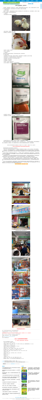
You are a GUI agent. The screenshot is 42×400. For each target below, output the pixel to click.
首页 (15, 397)
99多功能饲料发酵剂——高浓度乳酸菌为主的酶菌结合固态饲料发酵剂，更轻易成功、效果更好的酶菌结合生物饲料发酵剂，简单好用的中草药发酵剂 (34, 368)
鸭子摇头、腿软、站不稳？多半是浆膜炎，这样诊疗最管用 (9, 385)
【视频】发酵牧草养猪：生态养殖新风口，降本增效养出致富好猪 (10, 391)
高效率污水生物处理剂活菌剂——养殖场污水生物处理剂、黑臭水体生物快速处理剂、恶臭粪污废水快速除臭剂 (33, 381)
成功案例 (20, 397)
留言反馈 (26, 397)
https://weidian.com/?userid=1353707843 (9, 336)
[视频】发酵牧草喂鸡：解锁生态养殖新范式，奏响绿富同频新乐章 (10, 387)
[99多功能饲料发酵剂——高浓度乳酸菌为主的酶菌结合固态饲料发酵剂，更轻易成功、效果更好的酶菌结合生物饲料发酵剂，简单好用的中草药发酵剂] (24, 369)
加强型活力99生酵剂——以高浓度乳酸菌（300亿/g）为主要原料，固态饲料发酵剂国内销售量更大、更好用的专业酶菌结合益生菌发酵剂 (33, 374)
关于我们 (18, 397)
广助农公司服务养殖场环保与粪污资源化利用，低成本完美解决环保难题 (10, 375)
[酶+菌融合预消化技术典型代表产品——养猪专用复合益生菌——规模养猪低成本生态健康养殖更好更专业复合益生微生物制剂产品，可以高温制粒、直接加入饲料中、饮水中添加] (24, 391)
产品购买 (23, 397)
